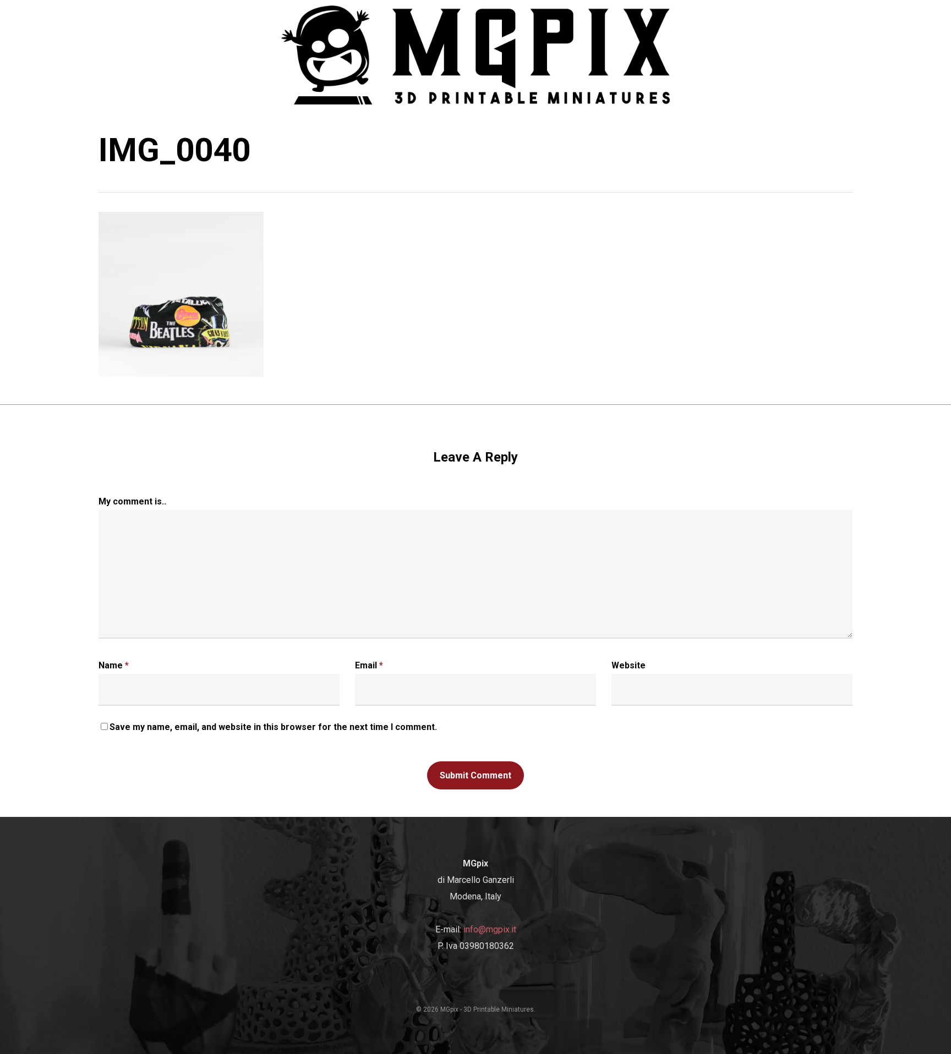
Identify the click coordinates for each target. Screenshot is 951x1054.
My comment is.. (132, 501)
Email (369, 665)
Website (628, 665)
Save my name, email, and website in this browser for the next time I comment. (273, 727)
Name (114, 665)
